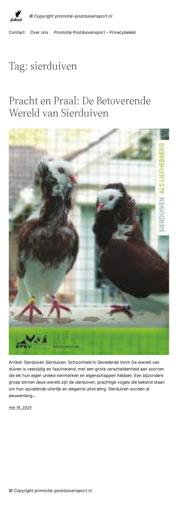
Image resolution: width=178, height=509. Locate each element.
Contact (17, 32)
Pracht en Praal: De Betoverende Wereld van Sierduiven (80, 106)
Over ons (39, 32)
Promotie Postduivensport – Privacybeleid (95, 32)
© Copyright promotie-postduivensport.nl (70, 16)
